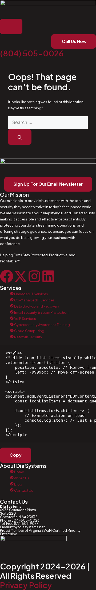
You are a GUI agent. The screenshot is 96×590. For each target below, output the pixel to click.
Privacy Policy (26, 585)
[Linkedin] (48, 276)
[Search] (19, 137)
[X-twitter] (20, 276)
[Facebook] (6, 276)
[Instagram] (34, 276)
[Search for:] (48, 123)
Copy (16, 455)
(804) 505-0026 (31, 53)
